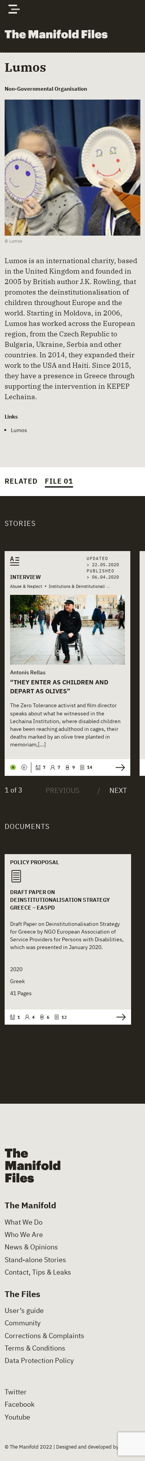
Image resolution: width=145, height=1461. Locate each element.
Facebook (19, 1404)
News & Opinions (31, 1247)
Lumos (19, 430)
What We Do (24, 1222)
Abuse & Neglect (26, 586)
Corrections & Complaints (44, 1336)
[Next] (112, 790)
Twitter (16, 1392)
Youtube (17, 1417)
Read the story (118, 767)
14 (89, 767)
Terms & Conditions (35, 1348)
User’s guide (24, 1311)
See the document (119, 1017)
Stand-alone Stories (35, 1260)
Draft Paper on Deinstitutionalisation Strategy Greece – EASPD (60, 899)
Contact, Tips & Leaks (38, 1272)
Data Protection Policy (39, 1361)
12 (64, 1017)
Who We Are (24, 1235)
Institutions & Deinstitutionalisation (82, 586)
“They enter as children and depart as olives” (59, 686)
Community (23, 1323)
